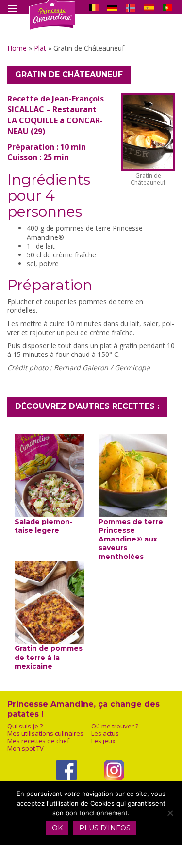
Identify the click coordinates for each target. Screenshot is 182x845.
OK (57, 828)
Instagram (114, 787)
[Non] (170, 813)
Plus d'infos (105, 828)
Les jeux (103, 740)
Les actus (105, 733)
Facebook (67, 787)
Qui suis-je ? (25, 726)
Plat (40, 47)
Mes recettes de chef (38, 740)
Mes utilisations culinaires (45, 733)
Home (17, 47)
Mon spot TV (25, 748)
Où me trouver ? (114, 726)
